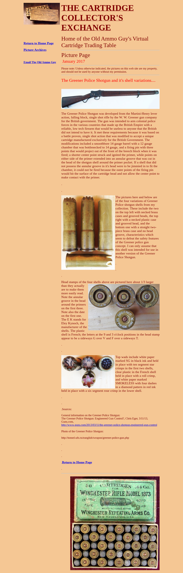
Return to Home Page (39, 43)
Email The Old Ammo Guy (40, 62)
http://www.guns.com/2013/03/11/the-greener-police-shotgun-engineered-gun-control (109, 424)
